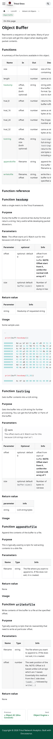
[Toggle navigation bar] (4, 4)
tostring (7, 139)
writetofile (8, 174)
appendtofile (10, 161)
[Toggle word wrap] (43, 332)
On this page (10, 21)
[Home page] (4, 11)
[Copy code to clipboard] (48, 332)
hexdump (8, 85)
